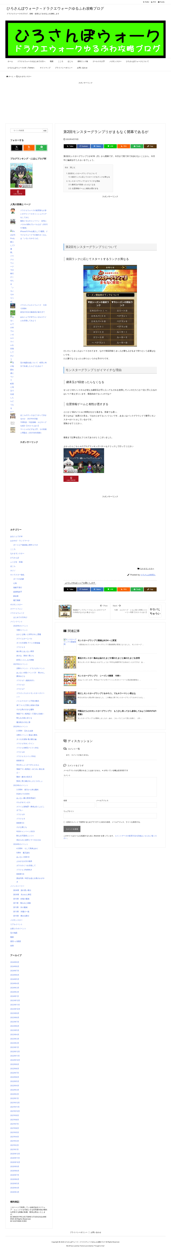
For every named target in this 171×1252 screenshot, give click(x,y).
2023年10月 (15, 1009)
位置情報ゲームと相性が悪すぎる (83, 188)
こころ (13, 549)
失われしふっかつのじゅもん (27, 765)
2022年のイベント (20, 726)
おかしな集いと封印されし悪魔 (28, 634)
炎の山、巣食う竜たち (25, 655)
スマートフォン (16, 609)
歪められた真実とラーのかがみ (28, 840)
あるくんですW (16, 536)
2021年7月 (14, 1124)
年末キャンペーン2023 (25, 831)
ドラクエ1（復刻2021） (25, 680)
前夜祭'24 (20, 874)
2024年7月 (14, 971)
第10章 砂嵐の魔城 (21, 899)
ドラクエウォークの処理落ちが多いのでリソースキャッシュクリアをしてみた (33, 213)
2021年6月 (14, 1128)
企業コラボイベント (18, 928)
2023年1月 (14, 1047)
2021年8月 (14, 1120)
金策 (12, 945)
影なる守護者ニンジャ (25, 836)
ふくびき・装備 (16, 562)
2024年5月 (14, 979)
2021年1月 (14, 1149)
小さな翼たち (21, 827)
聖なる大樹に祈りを (24, 718)
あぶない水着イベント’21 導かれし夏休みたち (30, 674)
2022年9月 (14, 1064)
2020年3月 (14, 1192)
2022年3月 (14, 1090)
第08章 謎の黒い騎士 (22, 890)
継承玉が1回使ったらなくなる (81, 184)
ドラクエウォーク (17, 613)
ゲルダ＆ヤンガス (23, 802)
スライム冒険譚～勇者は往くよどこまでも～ (30, 808)
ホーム (10, 76)
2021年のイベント (20, 664)
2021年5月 (14, 1132)
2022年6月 (14, 1077)
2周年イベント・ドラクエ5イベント (30, 668)
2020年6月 (14, 1179)
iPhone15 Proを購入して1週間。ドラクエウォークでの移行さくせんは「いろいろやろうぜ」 (34, 234)
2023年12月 (15, 1000)
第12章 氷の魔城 (20, 907)
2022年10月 (15, 1060)
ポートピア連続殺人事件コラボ (25, 545)
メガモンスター (16, 920)
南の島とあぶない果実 (25, 651)
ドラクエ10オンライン (25, 743)
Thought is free (99, 1246)
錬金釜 (16, 596)
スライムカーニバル (24, 638)
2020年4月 (14, 1188)
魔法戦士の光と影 (23, 722)
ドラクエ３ (20, 647)
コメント (66, 775)
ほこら (13, 566)
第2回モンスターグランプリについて (81, 173)
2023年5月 (14, 1030)
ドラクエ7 (20, 689)
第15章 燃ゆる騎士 (21, 916)
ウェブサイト (68, 811)
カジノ (13, 570)
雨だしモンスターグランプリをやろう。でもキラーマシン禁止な (107, 693)
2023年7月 (14, 1022)
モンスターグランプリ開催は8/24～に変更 (97, 640)
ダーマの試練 (18, 579)
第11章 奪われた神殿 (22, 903)
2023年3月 (14, 1039)
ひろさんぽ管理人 (148, 575)
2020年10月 (15, 1162)
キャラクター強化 (17, 575)
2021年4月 (14, 1137)
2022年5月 (14, 1081)
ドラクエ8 (20, 752)
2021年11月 (15, 1107)
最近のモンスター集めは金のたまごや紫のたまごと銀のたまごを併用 (109, 658)
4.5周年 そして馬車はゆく (27, 848)
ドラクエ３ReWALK (24, 870)
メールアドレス (102, 800)
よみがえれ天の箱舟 (24, 861)
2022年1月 (14, 1098)
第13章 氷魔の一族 (21, 911)
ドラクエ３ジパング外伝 (26, 756)
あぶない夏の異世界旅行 (26, 798)
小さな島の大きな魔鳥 (25, 709)
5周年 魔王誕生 (23, 853)
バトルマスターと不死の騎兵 (27, 701)
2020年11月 (15, 1158)
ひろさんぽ (14, 558)
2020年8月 (14, 1171)
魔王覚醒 (16, 600)
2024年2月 (14, 992)
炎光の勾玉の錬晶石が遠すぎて (32, 312)
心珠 (15, 583)
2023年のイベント (20, 785)
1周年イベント (22, 630)
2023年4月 (14, 1034)
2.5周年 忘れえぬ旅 (24, 731)
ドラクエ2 (20, 685)
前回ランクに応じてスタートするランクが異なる (89, 177)
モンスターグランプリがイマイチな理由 (83, 181)
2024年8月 (14, 966)
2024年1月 (14, 996)
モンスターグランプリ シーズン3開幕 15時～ (99, 675)
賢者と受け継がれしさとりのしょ (29, 781)
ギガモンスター (16, 604)
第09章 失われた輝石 (22, 894)
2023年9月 (14, 1013)
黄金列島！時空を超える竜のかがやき (30, 880)
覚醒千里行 (17, 587)
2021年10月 (15, 1111)
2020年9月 (14, 1166)
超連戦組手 (17, 592)
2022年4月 (14, 1085)
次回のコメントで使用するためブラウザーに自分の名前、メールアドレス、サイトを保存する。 (104, 822)
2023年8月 (14, 1017)
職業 (12, 937)
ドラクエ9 (20, 814)
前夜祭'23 (20, 823)
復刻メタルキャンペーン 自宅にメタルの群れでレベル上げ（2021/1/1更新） (34, 224)
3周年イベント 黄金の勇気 (26, 735)
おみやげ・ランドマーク (20, 541)
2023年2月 (14, 1043)
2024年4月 (14, 983)
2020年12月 (15, 1154)
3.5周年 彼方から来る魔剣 (27, 789)
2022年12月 (15, 1051)
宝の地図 (13, 933)
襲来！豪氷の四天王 (24, 777)
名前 (65, 800)
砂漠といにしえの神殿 (25, 660)
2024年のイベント (20, 844)
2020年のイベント (20, 626)
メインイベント (16, 621)
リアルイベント (16, 924)
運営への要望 (15, 941)
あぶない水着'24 (22, 857)
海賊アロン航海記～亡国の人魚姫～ (30, 714)
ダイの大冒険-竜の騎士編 (26, 739)
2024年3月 (14, 988)
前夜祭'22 (20, 760)
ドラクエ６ (20, 819)
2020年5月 (14, 1183)
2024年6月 (14, 975)
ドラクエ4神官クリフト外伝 (27, 748)
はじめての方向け (20, 617)
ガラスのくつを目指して (26, 865)
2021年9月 (14, 1115)
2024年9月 (14, 962)
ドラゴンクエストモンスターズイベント (30, 695)
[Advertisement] (85, 102)
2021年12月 (15, 1102)
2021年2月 (14, 1145)
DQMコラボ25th (23, 794)
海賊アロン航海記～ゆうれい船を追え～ (30, 771)
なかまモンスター (24, 76)
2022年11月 (15, 1056)
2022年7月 (14, 1073)
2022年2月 (14, 1094)
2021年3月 (14, 1141)
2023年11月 (15, 1005)
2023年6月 (14, 1026)
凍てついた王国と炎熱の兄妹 (27, 705)
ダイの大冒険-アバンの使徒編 (28, 643)
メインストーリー (17, 886)
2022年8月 (14, 1068)
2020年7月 (14, 1175)
